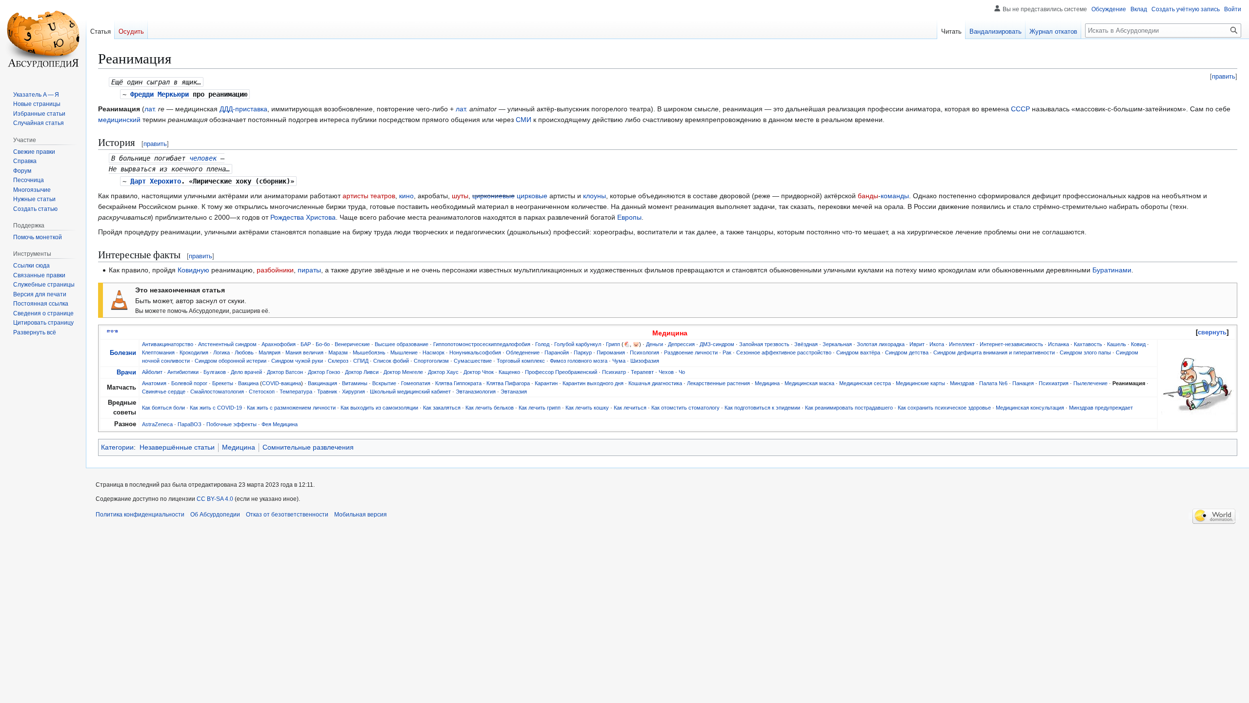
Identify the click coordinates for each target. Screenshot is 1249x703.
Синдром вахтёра (858, 352)
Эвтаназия (514, 391)
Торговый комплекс (521, 361)
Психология (644, 352)
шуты (460, 196)
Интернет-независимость (1011, 344)
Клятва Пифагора (508, 383)
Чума (618, 361)
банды (868, 196)
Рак (727, 352)
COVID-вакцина (281, 383)
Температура (296, 391)
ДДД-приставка (243, 109)
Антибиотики (183, 372)
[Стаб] (119, 300)
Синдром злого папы (1085, 352)
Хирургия (353, 391)
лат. (150, 109)
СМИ (523, 120)
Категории (117, 447)
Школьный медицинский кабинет (410, 391)
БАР (306, 344)
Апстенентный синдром (227, 344)
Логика (221, 352)
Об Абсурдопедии (215, 514)
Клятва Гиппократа (458, 383)
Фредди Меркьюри (159, 94)
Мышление (404, 352)
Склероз (338, 361)
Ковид (1138, 344)
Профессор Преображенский (561, 372)
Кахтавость (1088, 344)
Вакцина (248, 383)
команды (895, 196)
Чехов (666, 372)
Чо (682, 372)
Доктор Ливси (362, 372)
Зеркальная (837, 344)
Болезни (123, 353)
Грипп (613, 344)
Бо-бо (323, 344)
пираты (309, 270)
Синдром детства (906, 352)
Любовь (244, 352)
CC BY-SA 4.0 (215, 499)
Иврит (917, 344)
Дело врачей (246, 372)
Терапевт (642, 372)
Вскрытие (384, 383)
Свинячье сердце (163, 391)
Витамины (354, 383)
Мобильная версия (360, 514)
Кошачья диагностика (655, 383)
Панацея (1023, 383)
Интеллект (962, 344)
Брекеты (222, 383)
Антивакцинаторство (167, 344)
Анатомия (154, 383)
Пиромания (611, 352)
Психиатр (614, 372)
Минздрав (962, 383)
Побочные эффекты (231, 424)
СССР (1020, 109)
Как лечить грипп (540, 408)
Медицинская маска (809, 383)
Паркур (583, 352)
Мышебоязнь (369, 352)
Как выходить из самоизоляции (379, 408)
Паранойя (556, 352)
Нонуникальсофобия (475, 352)
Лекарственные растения (718, 383)
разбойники (275, 270)
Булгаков (214, 372)
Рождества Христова (303, 217)
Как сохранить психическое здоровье (944, 408)
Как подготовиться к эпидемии (762, 408)
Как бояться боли (163, 408)
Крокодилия (194, 352)
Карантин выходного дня (593, 383)
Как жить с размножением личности (291, 408)
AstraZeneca (157, 424)
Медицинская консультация (1030, 408)
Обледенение (523, 352)
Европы (629, 217)
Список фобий (391, 361)
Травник (327, 391)
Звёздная (806, 344)
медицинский (119, 120)
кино (406, 196)
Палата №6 (993, 383)
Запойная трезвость (764, 344)
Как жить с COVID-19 (216, 408)
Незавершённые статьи (177, 447)
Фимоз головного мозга (578, 361)
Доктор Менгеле (403, 372)
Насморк (433, 352)
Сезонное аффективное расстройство (783, 352)
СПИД (360, 361)
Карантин (546, 383)
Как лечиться (630, 408)
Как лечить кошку (587, 408)
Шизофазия (644, 361)
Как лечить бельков (489, 408)
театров (382, 196)
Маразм (338, 352)
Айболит (152, 372)
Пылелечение (1090, 383)
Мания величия (304, 352)
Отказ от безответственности (287, 514)
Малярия (270, 352)
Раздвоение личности (691, 352)
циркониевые (493, 196)
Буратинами (1111, 270)
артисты (355, 196)
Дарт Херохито (155, 181)
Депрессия (681, 344)
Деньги (654, 344)
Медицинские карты (920, 383)
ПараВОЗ (189, 424)
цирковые (532, 196)
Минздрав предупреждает (1101, 408)
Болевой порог (189, 383)
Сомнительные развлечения (308, 447)
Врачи (126, 372)
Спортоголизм (431, 361)
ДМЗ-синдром (717, 344)
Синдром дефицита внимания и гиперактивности (994, 352)
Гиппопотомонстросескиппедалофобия (481, 344)
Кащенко (509, 372)
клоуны (594, 196)
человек (203, 158)
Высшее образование (401, 344)
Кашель (1116, 344)
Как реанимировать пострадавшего (849, 408)
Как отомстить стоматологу (685, 408)
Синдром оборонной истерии (230, 361)
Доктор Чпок (478, 372)
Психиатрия (1053, 383)
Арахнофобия (279, 344)
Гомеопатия (415, 383)
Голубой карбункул (577, 344)
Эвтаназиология (476, 391)
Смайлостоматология (217, 391)
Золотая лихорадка (881, 344)
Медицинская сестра (865, 383)
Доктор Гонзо (324, 372)
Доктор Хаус (443, 372)
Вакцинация (322, 383)
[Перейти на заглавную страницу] (43, 39)
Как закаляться (442, 408)
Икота (936, 344)
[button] (34, 332)
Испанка (1058, 344)
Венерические (352, 344)
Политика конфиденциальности (140, 514)
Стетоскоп (262, 391)
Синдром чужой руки (297, 361)
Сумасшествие (473, 361)
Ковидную (193, 270)
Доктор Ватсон (285, 372)
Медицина (767, 383)
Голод (542, 344)
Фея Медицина (280, 424)
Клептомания (158, 352)
